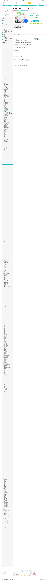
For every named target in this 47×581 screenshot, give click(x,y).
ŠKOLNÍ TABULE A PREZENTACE (6, 310)
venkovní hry (4, 533)
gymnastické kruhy (5, 506)
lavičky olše (5, 242)
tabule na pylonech (5, 312)
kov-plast (5, 258)
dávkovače (4, 539)
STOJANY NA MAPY (5, 109)
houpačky (5, 233)
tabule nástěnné (5, 323)
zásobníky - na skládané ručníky (6, 542)
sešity (4, 378)
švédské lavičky (5, 499)
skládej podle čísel (6, 221)
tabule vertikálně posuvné (6, 317)
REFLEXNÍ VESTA (5, 234)
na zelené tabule (5, 359)
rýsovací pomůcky (5, 356)
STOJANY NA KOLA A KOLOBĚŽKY (7, 273)
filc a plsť (5, 381)
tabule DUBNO (5, 311)
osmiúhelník (5, 80)
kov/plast (5, 267)
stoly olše (5, 243)
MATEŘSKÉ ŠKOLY (5, 110)
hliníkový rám (5, 335)
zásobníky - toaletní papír (6, 540)
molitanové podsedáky (6, 137)
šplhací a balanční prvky (6, 519)
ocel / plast (5, 299)
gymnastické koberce (5, 502)
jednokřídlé (5, 281)
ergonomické (5, 64)
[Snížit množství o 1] (32, 21)
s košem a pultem (6, 63)
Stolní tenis (4, 497)
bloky (4, 377)
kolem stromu (5, 270)
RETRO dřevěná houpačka (6, 532)
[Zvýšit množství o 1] (32, 20)
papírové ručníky (5, 544)
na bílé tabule (5, 358)
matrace (5, 157)
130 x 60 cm (5, 160)
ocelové (4, 296)
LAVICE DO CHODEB (5, 89)
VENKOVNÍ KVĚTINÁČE (5, 275)
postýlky (5, 151)
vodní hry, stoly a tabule (6, 226)
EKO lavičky (5, 249)
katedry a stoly (5, 67)
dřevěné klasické (6, 125)
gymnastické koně (5, 505)
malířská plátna (5, 408)
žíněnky (4, 480)
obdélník (5, 77)
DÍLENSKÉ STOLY (5, 74)
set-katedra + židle (6, 69)
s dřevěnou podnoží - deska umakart (8, 113)
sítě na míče (5, 495)
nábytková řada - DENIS (6, 49)
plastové (5, 116)
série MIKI (4, 415)
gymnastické (5, 494)
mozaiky (5, 383)
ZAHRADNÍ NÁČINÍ (5, 307)
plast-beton (5, 260)
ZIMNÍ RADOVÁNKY (5, 235)
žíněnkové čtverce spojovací (7, 487)
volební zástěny (5, 304)
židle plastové (5, 123)
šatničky (5, 143)
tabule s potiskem (5, 343)
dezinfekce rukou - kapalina (6, 535)
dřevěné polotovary (6, 380)
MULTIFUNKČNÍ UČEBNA (5, 70)
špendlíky (5, 360)
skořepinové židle (6, 88)
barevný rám (5, 341)
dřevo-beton (5, 259)
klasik (4, 482)
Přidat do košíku (36, 21)
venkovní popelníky (6, 301)
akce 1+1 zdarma (5, 465)
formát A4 (5, 371)
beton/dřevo (5, 266)
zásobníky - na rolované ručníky (6, 541)
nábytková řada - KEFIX (6, 52)
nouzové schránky (6, 469)
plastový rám (5, 336)
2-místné (5, 90)
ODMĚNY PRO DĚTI (5, 236)
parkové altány (5, 517)
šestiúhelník (5, 79)
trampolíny (4, 508)
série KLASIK (4, 412)
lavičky (4, 144)
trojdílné (5, 315)
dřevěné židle (5, 86)
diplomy (4, 238)
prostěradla (5, 167)
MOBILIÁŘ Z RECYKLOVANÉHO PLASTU (7, 248)
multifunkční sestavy (5, 530)
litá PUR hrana (5, 106)
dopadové (5, 486)
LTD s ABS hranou (6, 104)
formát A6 (5, 373)
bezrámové (5, 337)
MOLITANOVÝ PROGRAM (6, 127)
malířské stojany (5, 410)
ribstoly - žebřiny (5, 507)
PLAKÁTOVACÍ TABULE (5, 292)
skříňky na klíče (5, 464)
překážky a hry (5, 136)
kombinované (5, 351)
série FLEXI (4, 413)
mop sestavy (4, 549)
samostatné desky (6, 103)
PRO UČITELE (4, 66)
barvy (4, 405)
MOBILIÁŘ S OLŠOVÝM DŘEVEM (6, 240)
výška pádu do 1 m (6, 513)
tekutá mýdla (4, 538)
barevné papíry (5, 374)
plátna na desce (5, 409)
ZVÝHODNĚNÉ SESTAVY (5, 124)
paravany (5, 171)
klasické (5, 158)
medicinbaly (5, 491)
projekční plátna (5, 365)
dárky (4, 237)
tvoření (4, 379)
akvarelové (5, 397)
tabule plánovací (5, 344)
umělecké (5, 398)
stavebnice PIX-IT (6, 222)
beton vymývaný (6, 265)
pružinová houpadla (5, 522)
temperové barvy (6, 393)
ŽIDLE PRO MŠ (5, 118)
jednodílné (5, 313)
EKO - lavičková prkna (6, 254)
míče (4, 101)
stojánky (5, 399)
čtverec (4, 76)
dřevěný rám (5, 334)
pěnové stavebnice (6, 128)
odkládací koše (5, 107)
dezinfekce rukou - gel (5, 536)
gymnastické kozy (5, 504)
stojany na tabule (5, 362)
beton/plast (5, 263)
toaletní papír (5, 545)
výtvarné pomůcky (6, 394)
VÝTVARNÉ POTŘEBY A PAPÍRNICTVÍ (6, 367)
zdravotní (5, 162)
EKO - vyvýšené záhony (6, 251)
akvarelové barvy (6, 392)
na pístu (4, 65)
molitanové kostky (6, 138)
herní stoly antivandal (6, 512)
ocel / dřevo (5, 295)
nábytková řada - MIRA (6, 53)
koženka (5, 130)
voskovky (5, 401)
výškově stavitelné (6, 58)
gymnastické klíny (5, 503)
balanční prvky (5, 479)
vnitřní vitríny (5, 305)
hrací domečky (5, 225)
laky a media (5, 406)
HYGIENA (4, 534)
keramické (5, 321)
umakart (5, 105)
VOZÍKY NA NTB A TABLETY (6, 96)
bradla (4, 509)
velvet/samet (5, 132)
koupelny (5, 146)
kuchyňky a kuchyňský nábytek (7, 172)
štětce (4, 407)
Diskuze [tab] (18, 34)
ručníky (4, 149)
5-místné (5, 93)
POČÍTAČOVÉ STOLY (5, 71)
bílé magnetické (6, 283)
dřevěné (5, 153)
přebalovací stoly (6, 147)
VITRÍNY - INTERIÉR (5, 276)
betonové (5, 294)
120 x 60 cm (5, 159)
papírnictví (4, 368)
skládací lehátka (5, 156)
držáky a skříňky (5, 148)
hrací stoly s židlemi (6, 126)
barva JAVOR (5, 418)
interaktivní (5, 352)
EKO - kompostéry (6, 253)
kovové (5, 155)
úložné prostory (5, 163)
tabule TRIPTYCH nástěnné (6, 319)
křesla (4, 98)
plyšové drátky (5, 386)
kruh (4, 78)
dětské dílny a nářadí (6, 175)
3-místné (5, 91)
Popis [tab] (14, 34)
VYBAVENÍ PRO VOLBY (5, 303)
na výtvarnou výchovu (5, 421)
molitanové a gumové (6, 492)
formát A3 (5, 370)
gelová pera (5, 402)
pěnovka (5, 385)
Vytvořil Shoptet (43, 579)
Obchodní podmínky (22, 0)
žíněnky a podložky (6, 139)
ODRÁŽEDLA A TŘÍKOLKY (6, 223)
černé (4, 331)
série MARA (4, 416)
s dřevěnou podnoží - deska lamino (7, 112)
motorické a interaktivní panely (6, 525)
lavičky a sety (5, 230)
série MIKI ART (5, 414)
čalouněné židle (5, 85)
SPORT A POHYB (4, 472)
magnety (5, 361)
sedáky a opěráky (6, 108)
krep (4, 166)
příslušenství (5, 291)
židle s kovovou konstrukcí (7, 122)
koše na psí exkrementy (6, 300)
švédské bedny (5, 498)
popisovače (5, 403)
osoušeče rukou (5, 546)
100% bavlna (5, 135)
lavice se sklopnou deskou (7, 57)
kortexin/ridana (5, 131)
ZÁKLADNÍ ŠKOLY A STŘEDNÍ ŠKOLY (6, 44)
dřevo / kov (5, 73)
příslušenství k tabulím (5, 357)
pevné (4, 59)
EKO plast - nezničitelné (6, 256)
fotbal (4, 490)
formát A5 (5, 372)
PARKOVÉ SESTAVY (5, 255)
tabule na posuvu (5, 316)
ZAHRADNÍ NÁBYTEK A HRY (6, 224)
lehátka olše (5, 246)
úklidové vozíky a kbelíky (6, 548)
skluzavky (4, 526)
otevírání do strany (6, 282)
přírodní (5, 120)
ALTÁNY (4, 309)
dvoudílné (5, 314)
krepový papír (5, 376)
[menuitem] (6, 5)
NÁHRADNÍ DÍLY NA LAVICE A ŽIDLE (7, 102)
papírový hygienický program (6, 543)
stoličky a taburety (6, 84)
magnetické (5, 277)
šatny (4, 142)
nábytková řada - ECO (6, 50)
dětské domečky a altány (6, 516)
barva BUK (5, 417)
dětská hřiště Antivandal (6, 511)
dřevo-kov (5, 257)
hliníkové (5, 271)
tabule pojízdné (5, 347)
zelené (4, 326)
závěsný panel (5, 471)
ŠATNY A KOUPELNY (5, 141)
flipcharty (4, 353)
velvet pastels (5, 133)
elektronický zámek (6, 467)
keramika (5, 382)
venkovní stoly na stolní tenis (6, 527)
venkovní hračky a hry (6, 231)
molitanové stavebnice (6, 129)
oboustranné (5, 289)
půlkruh (4, 82)
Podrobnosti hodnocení (35, 10)
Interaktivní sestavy (5, 363)
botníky (5, 145)
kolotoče (4, 523)
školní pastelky (5, 396)
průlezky (4, 524)
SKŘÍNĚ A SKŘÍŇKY (5, 411)
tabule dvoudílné (5, 318)
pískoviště (5, 232)
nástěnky (5, 306)
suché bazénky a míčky (6, 140)
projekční (5, 332)
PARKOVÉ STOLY (5, 272)
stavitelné (5, 62)
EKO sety (5, 250)
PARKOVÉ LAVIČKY (5, 261)
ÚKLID (3, 547)
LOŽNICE (4, 150)
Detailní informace (32, 27)
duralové (5, 152)
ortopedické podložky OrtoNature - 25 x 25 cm (7, 476)
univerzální (5, 481)
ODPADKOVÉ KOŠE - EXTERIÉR (6, 293)
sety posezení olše (6, 241)
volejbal (4, 493)
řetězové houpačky (5, 521)
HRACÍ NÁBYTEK (5, 169)
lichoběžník (5, 81)
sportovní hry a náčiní (5, 473)
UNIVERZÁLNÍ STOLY (5, 75)
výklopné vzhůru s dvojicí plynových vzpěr (8, 287)
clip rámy (4, 366)
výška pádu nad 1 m (6, 514)
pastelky (5, 395)
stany (4, 170)
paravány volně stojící (5, 322)
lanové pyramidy (5, 531)
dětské (4, 484)
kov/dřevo (5, 268)
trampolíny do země (5, 528)
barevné (5, 121)
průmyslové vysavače (5, 550)
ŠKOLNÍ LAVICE (5, 56)
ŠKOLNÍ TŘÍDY (5, 45)
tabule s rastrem (5, 346)
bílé (4, 325)
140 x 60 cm (5, 161)
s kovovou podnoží (6, 115)
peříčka (4, 384)
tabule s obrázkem (6, 345)
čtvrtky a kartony (5, 375)
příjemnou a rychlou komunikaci (5, 21)
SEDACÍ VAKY (4, 97)
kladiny (4, 501)
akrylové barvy (5, 404)
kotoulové (5, 483)
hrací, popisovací (5, 117)
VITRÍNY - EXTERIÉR (5, 280)
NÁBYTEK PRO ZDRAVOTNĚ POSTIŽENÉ (7, 95)
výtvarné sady (5, 389)
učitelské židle (5, 68)
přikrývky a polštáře (6, 168)
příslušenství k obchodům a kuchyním (8, 174)
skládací (4, 485)
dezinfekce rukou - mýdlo (6, 537)
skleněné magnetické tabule (6, 355)
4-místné (5, 92)
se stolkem (5, 94)
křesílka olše (5, 247)
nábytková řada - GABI (6, 51)
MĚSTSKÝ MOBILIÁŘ (5, 239)
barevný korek (5, 338)
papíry (4, 369)
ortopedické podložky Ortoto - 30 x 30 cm (7, 478)
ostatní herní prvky (6, 515)
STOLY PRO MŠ (5, 111)
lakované (5, 320)
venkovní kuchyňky (6, 229)
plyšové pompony (6, 387)
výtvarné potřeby (5, 388)
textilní (4, 278)
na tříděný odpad (5, 298)
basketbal (5, 489)
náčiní (4, 475)
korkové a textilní (6, 350)
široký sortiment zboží (4, 22)
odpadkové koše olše (6, 245)
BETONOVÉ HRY (5, 302)
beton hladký (5, 264)
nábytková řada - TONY (6, 55)
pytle (4, 99)
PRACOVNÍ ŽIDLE (5, 83)
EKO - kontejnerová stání (6, 252)
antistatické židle (6, 87)
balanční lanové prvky (5, 518)
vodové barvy (5, 391)
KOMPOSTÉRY (5, 274)
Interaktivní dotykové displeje (6, 364)
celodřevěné (5, 72)
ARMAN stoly (5, 48)
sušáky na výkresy (6, 390)
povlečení (5, 164)
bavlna (4, 165)
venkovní (4, 354)
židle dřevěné (5, 119)
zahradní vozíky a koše (6, 308)
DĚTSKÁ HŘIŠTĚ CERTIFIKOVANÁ (6, 510)
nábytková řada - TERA (6, 54)
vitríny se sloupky (6, 290)
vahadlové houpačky (5, 520)
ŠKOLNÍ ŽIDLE (4, 60)
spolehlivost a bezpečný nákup (5, 24)
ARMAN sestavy (5, 47)
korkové (5, 279)
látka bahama (5, 134)
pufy (4, 100)
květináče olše (5, 244)
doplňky (4, 496)
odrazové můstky (5, 500)
